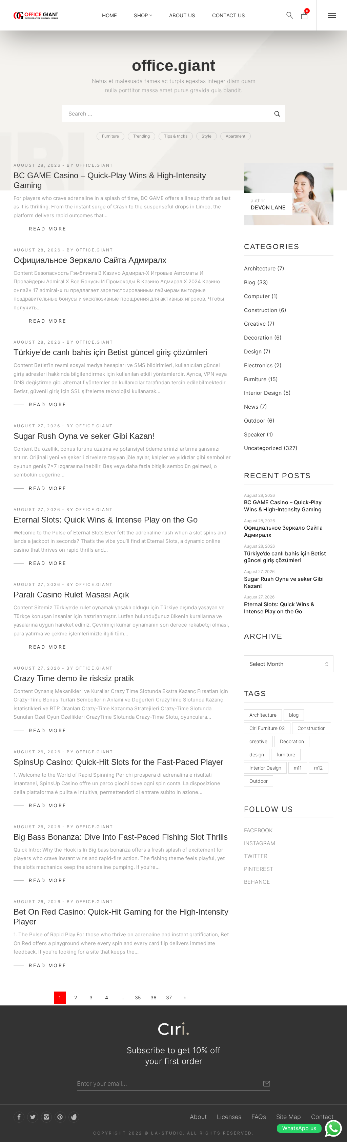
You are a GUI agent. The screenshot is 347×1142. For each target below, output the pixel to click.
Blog (250, 282)
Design (253, 351)
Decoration (258, 337)
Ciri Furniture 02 (267, 728)
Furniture (255, 379)
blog (294, 715)
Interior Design (263, 392)
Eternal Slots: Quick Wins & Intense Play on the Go (106, 519)
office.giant (95, 165)
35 (138, 997)
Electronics (258, 365)
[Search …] (290, 15)
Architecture (259, 268)
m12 (318, 768)
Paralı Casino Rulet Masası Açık (71, 594)
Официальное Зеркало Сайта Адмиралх (90, 260)
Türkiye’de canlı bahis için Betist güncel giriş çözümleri (110, 352)
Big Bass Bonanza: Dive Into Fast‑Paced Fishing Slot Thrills (121, 836)
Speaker (254, 434)
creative (258, 741)
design (256, 754)
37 (169, 997)
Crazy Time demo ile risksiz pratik (74, 678)
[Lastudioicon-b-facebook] (19, 1117)
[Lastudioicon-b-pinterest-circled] (60, 1117)
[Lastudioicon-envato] (73, 1117)
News (251, 406)
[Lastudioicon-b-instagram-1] (46, 1117)
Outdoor (254, 420)
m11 (298, 768)
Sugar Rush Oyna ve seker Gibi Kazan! (84, 436)
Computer (257, 296)
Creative (255, 323)
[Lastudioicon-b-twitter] (32, 1117)
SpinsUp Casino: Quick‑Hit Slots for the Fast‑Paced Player (118, 762)
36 (153, 997)
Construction (260, 310)
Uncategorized (263, 448)
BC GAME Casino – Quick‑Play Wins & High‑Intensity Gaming (283, 506)
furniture (286, 754)
